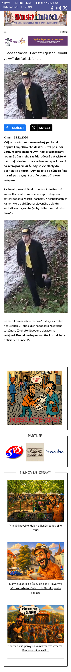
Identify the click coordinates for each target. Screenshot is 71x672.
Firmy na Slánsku (47, 2)
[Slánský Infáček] (36, 18)
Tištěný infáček (23, 2)
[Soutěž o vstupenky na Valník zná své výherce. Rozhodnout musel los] (35, 641)
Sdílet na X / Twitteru (41, 127)
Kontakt (26, 7)
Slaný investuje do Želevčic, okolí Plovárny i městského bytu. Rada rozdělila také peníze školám (35, 588)
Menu (64, 31)
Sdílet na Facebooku (15, 127)
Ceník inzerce (9, 7)
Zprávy (5, 2)
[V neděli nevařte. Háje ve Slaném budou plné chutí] (35, 521)
